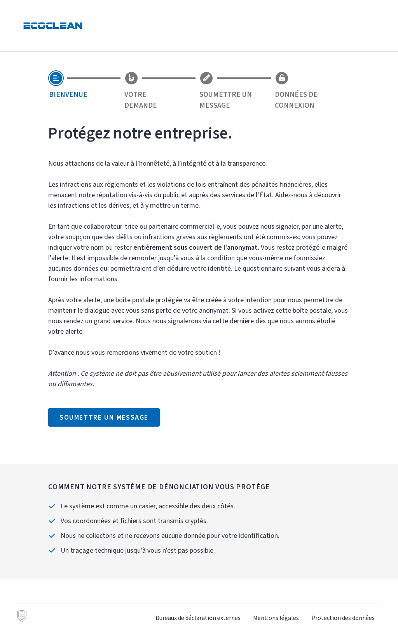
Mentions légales (276, 618)
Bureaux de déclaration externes (198, 618)
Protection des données (343, 618)
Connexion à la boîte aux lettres (335, 25)
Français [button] (269, 25)
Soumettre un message (103, 417)
